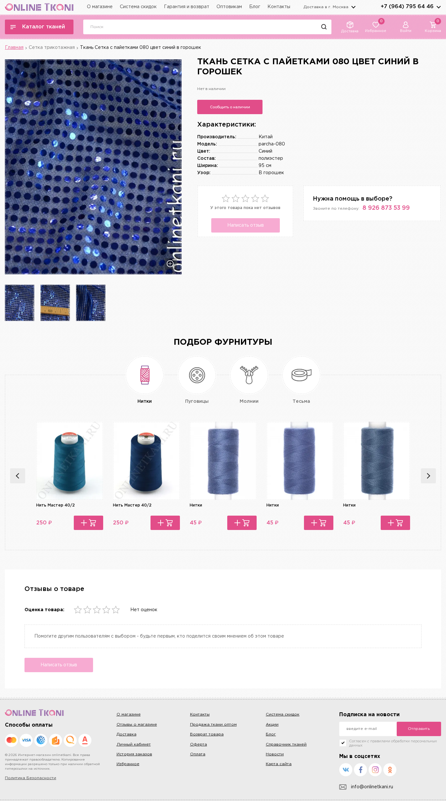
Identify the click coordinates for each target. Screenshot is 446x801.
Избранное (128, 764)
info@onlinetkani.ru (372, 787)
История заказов (134, 754)
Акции (272, 724)
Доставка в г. (326, 7)
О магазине (100, 7)
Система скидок (138, 7)
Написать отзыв (245, 225)
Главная (14, 48)
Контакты (278, 7)
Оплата (197, 754)
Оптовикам (229, 7)
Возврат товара (207, 734)
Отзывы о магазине (137, 724)
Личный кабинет (134, 744)
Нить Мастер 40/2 (55, 505)
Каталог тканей (43, 26)
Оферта (198, 744)
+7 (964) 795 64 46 (407, 6)
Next (428, 475)
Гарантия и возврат (186, 7)
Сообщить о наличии (230, 107)
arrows (438, 6)
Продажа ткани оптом (213, 724)
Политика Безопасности (30, 778)
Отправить (419, 729)
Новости (275, 754)
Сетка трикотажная (52, 48)
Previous (17, 475)
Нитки (196, 505)
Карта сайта (279, 764)
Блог (254, 7)
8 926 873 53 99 (386, 208)
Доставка (126, 734)
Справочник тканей (286, 744)
